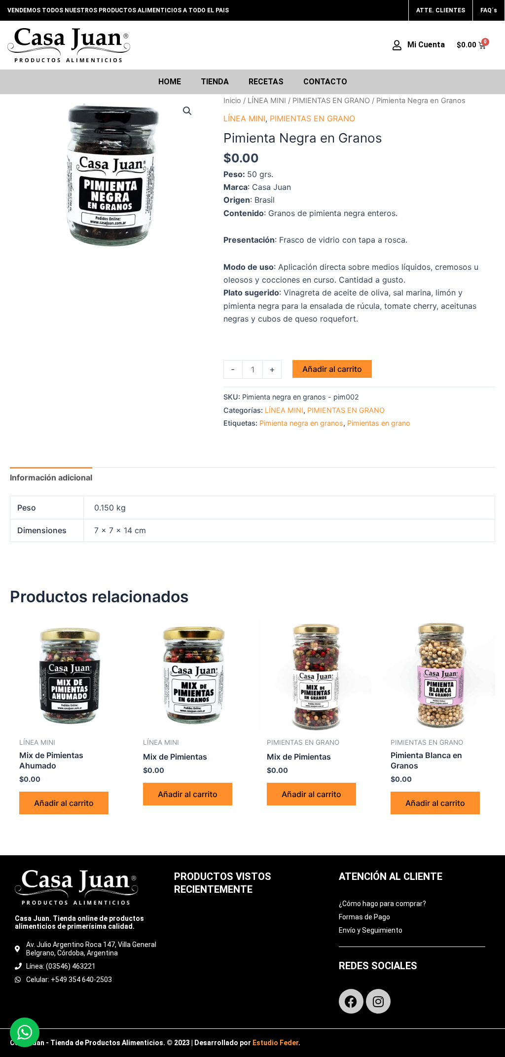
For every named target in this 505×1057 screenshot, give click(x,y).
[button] (187, 111)
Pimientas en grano (378, 423)
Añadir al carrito (332, 369)
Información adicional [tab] (51, 477)
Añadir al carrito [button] (64, 803)
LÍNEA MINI (267, 100)
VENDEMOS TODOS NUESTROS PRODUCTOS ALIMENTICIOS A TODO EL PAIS (118, 10)
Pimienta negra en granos (301, 423)
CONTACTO (325, 81)
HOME (169, 81)
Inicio (232, 100)
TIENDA (215, 81)
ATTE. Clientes (440, 10)
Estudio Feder (275, 1043)
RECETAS (266, 81)
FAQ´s (488, 10)
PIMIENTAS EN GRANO (331, 100)
